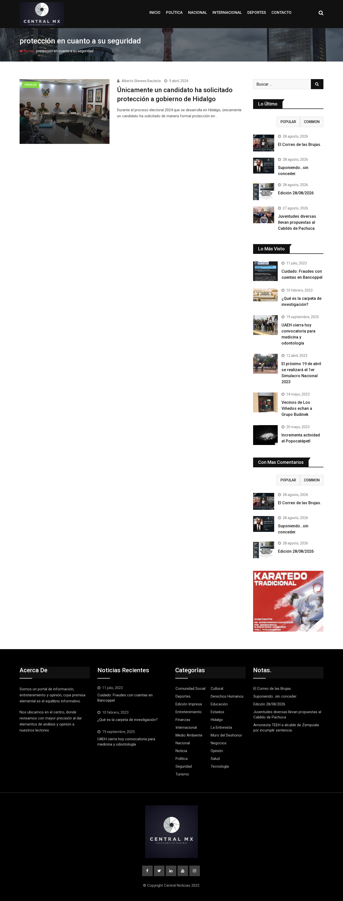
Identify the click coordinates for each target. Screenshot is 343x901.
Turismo (182, 774)
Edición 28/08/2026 (296, 193)
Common (312, 122)
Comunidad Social (190, 688)
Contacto (281, 12)
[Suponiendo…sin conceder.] (263, 166)
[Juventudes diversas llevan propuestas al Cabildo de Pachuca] (263, 214)
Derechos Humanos (227, 696)
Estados (217, 712)
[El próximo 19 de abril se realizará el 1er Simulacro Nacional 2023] (265, 363)
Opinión (217, 751)
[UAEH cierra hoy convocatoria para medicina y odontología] (265, 325)
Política (174, 12)
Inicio (154, 12)
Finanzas (183, 719)
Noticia (181, 751)
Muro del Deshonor (226, 735)
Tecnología (220, 766)
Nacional (197, 12)
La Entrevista (221, 727)
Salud (215, 758)
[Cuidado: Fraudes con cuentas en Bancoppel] (265, 271)
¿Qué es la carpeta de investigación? (127, 719)
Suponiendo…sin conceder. (275, 696)
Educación (219, 704)
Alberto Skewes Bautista (141, 81)
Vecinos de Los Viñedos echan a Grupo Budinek (296, 408)
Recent (264, 122)
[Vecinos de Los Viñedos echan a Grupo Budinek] (265, 402)
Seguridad (184, 766)
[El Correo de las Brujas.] (263, 143)
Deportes (256, 12)
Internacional (227, 12)
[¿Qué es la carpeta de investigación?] (265, 295)
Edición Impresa (189, 704)
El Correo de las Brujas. (299, 144)
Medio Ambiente (189, 735)
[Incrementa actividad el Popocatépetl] (265, 435)
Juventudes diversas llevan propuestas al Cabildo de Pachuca (297, 222)
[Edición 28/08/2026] (263, 191)
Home (28, 51)
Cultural (217, 688)
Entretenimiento (189, 712)
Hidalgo (217, 719)
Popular (288, 122)
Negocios (218, 743)
